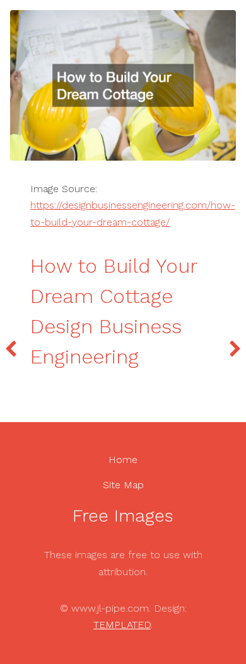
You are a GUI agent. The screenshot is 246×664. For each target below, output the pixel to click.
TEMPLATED (122, 625)
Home (123, 460)
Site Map (123, 485)
